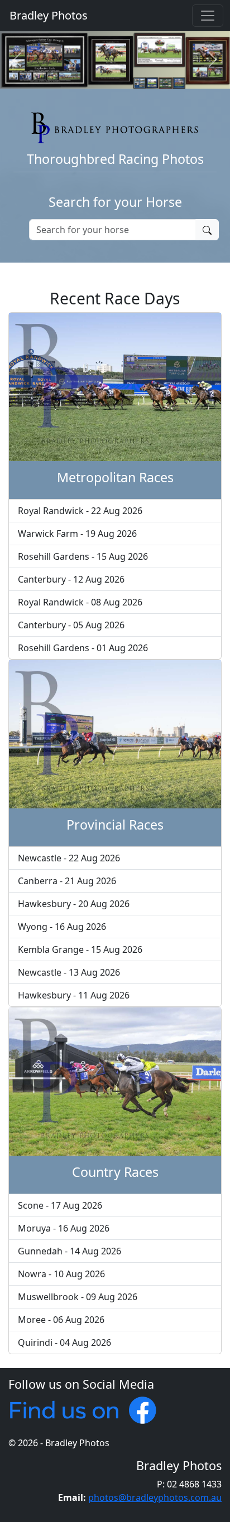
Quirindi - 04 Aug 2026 (64, 1342)
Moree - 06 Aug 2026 (61, 1319)
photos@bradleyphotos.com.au (155, 1497)
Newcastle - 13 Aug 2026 (69, 972)
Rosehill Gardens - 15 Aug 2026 (83, 556)
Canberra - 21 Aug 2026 (67, 881)
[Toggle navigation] (207, 15)
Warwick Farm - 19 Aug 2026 (77, 533)
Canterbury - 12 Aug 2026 (71, 579)
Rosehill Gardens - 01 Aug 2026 (83, 648)
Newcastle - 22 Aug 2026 (69, 858)
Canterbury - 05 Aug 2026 (71, 625)
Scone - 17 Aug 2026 (60, 1205)
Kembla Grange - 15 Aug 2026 (80, 949)
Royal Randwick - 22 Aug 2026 (80, 511)
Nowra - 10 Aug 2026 (61, 1274)
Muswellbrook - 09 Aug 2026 (77, 1297)
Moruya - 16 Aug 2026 (63, 1228)
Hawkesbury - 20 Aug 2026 (74, 904)
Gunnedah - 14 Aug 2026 (69, 1251)
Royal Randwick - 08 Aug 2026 (80, 602)
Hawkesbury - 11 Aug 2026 (74, 995)
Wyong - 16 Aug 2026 (62, 926)
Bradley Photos (47, 15)
